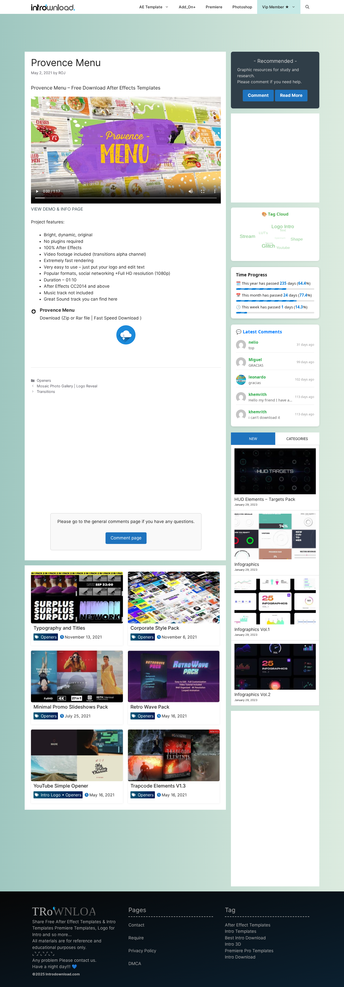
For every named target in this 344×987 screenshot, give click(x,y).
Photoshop (242, 7)
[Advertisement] (172, 30)
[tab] (253, 438)
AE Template (150, 7)
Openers (44, 380)
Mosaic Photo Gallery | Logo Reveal (67, 386)
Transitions (46, 391)
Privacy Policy (142, 950)
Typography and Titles (59, 628)
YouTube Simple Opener (60, 786)
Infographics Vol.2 (252, 694)
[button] (307, 7)
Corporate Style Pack (154, 628)
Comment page (126, 537)
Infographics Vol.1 (252, 629)
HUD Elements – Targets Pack (264, 499)
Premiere (214, 7)
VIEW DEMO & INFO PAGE (57, 209)
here (112, 299)
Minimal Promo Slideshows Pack (70, 707)
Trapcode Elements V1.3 (158, 786)
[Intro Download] (53, 7)
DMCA (134, 963)
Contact (136, 924)
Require (136, 937)
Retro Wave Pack (149, 707)
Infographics (246, 564)
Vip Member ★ (275, 7)
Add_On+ (187, 7)
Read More (291, 95)
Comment (258, 95)
